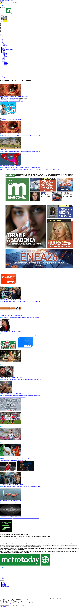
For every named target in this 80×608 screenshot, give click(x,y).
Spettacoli (4, 44)
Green (3, 40)
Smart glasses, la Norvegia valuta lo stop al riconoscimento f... (10, 119)
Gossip (3, 39)
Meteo (2, 3)
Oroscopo (4, 59)
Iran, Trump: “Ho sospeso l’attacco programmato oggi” (9, 98)
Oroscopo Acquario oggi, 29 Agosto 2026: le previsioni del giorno (11, 101)
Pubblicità (4, 584)
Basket (5, 55)
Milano (3, 576)
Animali (3, 42)
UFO (5, 65)
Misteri (5, 64)
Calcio (5, 53)
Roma (3, 577)
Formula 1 (6, 54)
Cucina (5, 66)
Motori (3, 43)
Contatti (3, 582)
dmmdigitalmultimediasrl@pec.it (7, 603)
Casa (5, 71)
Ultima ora (4, 37)
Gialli (5, 73)
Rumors (5, 77)
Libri (5, 74)
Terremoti (6, 63)
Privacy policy (4, 585)
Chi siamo (4, 583)
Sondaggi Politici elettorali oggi (7, 49)
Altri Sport (6, 56)
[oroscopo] (40, 29)
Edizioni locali (4, 45)
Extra (3, 76)
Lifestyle (5, 72)
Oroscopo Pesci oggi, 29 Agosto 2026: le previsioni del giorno (11, 100)
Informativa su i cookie (6, 586)
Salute (5, 69)
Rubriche (3, 61)
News (3, 38)
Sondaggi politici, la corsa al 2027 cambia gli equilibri (9, 99)
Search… (1, 2)
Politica (5, 62)
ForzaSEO (5, 606)
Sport (3, 41)
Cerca (2, 1)
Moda (5, 70)
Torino (3, 578)
